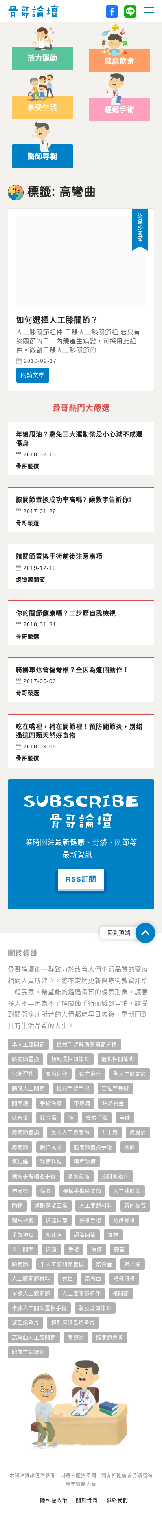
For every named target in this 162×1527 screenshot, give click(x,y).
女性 (67, 1279)
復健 (51, 1249)
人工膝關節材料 (31, 1279)
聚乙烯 (132, 1264)
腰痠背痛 (79, 1176)
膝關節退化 (115, 1176)
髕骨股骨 (124, 1279)
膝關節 (20, 1264)
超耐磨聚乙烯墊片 (73, 1322)
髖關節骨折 (109, 1337)
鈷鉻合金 (113, 1103)
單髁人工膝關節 (31, 1293)
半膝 (125, 1118)
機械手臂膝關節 (82, 1191)
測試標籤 (23, 1220)
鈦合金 (20, 1118)
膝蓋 (119, 1249)
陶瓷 (17, 1205)
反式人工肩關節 (70, 1132)
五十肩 (109, 1132)
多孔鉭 (54, 1235)
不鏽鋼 (82, 1103)
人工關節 (23, 1249)
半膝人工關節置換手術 (39, 1308)
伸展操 (20, 1191)
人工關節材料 (95, 1205)
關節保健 (57, 1074)
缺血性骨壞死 (28, 1352)
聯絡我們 (117, 1500)
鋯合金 (104, 1264)
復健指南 (57, 1220)
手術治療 (51, 1103)
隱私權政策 (54, 1500)
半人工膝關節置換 (62, 1264)
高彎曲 (93, 1279)
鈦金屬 (48, 1118)
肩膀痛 (138, 1132)
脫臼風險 (51, 1147)
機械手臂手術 (73, 1088)
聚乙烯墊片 (25, 1322)
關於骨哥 (87, 1500)
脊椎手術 (90, 1220)
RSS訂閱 (81, 879)
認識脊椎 (124, 1220)
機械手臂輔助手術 (34, 1176)
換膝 (129, 1147)
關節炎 (76, 1337)
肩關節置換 (25, 1132)
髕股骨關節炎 (95, 1308)
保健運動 (23, 1074)
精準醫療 (85, 1162)
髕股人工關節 (28, 1088)
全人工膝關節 (129, 1074)
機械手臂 (97, 1118)
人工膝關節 (127, 1191)
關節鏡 (20, 1103)
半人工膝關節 (28, 1044)
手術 (73, 1249)
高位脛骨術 (115, 1088)
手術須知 (23, 1235)
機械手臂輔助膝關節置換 (87, 1044)
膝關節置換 (25, 1059)
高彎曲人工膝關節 (34, 1337)
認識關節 (85, 1235)
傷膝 (45, 1191)
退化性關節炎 (117, 1059)
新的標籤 (135, 1205)
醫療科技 (51, 1162)
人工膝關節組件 (81, 1293)
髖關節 (120, 1293)
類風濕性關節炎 (70, 1059)
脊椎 (113, 1235)
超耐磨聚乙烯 (51, 1205)
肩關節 (20, 1147)
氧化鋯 (20, 1162)
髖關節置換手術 (93, 1147)
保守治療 (90, 1074)
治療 (96, 1249)
